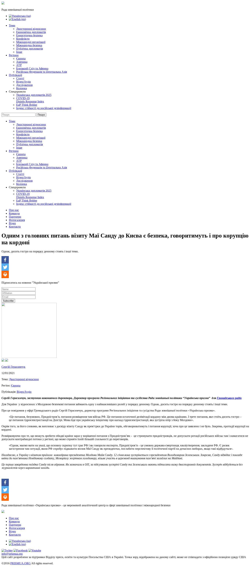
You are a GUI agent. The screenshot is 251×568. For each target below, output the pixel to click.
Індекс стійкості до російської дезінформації (43, 108)
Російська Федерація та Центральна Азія (41, 71)
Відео (12, 223)
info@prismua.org (12, 553)
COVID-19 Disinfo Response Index (30, 100)
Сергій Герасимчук (13, 366)
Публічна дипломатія (29, 48)
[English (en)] (17, 19)
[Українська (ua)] (20, 15)
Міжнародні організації (30, 42)
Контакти (15, 226)
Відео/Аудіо (23, 81)
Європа (21, 58)
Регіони (14, 55)
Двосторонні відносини (31, 28)
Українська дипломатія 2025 (33, 94)
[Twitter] (5, 267)
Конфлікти (23, 38)
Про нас (14, 210)
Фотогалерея (17, 220)
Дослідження (24, 85)
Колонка (21, 88)
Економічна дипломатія (31, 32)
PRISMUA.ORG (20, 563)
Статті (20, 78)
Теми (12, 25)
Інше (19, 51)
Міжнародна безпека (29, 45)
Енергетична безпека (29, 35)
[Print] (5, 274)
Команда (14, 213)
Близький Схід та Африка (32, 68)
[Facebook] (5, 259)
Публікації (15, 75)
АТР (19, 65)
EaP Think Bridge (26, 104)
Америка (21, 61)
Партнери (15, 216)
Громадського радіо (229, 398)
